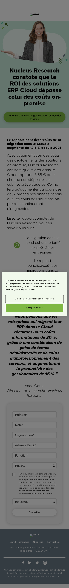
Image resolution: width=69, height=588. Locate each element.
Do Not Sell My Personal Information (34, 299)
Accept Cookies (34, 308)
